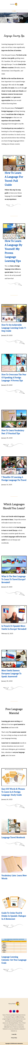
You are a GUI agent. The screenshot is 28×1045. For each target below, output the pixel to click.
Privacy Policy (14, 1037)
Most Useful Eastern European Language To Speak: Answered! (11, 673)
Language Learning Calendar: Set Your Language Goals (13, 960)
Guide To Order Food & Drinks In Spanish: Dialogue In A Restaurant (13, 916)
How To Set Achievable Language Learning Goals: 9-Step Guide (13, 328)
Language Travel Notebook (13, 837)
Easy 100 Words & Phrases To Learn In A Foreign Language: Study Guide (13, 792)
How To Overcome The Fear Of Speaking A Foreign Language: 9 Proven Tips (13, 377)
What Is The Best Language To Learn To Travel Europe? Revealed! (13, 579)
